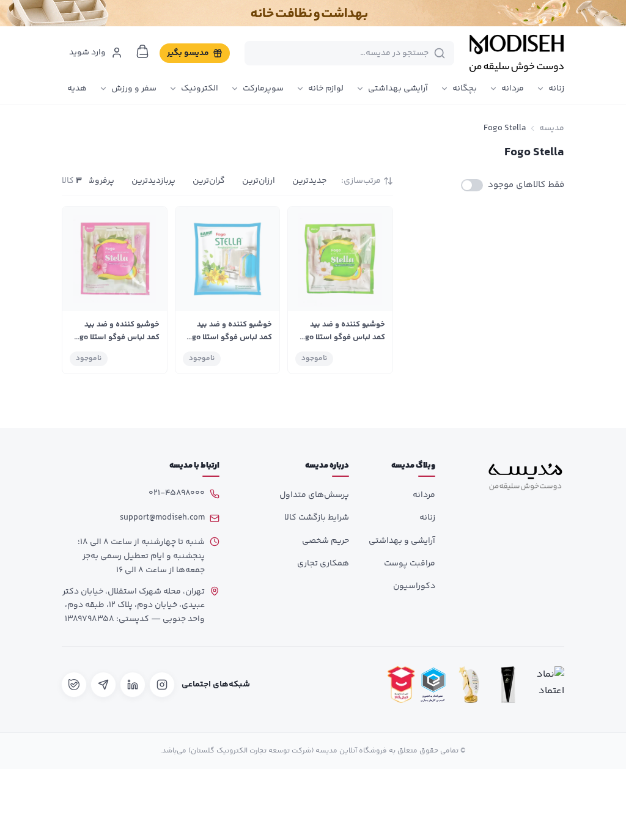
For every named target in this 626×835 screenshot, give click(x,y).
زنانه (556, 88)
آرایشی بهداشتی (398, 88)
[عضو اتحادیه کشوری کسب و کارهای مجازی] (433, 685)
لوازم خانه (326, 88)
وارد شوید (87, 52)
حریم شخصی (325, 541)
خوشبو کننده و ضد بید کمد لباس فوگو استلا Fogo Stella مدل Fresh (340, 337)
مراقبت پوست (409, 563)
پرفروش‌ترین (90, 181)
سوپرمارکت (263, 88)
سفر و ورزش (133, 88)
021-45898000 (177, 493)
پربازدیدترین (153, 181)
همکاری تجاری (323, 563)
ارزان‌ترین (258, 181)
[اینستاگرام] (162, 684)
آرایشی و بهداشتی (402, 541)
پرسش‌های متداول (314, 495)
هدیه (77, 88)
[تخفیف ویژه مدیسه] (313, 13)
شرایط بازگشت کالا (316, 518)
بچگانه (464, 88)
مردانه (512, 88)
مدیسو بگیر (188, 53)
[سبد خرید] (142, 51)
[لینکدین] (132, 684)
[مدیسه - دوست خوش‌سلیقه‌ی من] (516, 53)
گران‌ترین (209, 181)
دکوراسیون (414, 586)
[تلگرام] (103, 684)
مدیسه (551, 128)
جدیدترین (309, 181)
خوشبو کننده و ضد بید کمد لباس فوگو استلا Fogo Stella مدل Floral (115, 337)
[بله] (74, 684)
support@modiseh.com (162, 517)
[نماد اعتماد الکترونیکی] (547, 685)
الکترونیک (199, 88)
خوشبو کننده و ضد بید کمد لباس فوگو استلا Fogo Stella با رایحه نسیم (227, 337)
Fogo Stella (505, 128)
